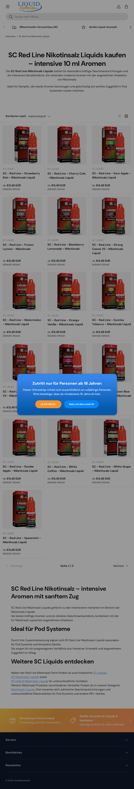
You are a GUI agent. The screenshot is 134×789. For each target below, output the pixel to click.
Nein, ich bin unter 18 (81, 404)
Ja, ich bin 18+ (48, 404)
